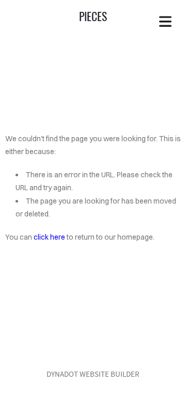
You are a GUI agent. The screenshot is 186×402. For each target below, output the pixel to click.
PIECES (93, 16)
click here (49, 237)
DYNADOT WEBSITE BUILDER (93, 374)
